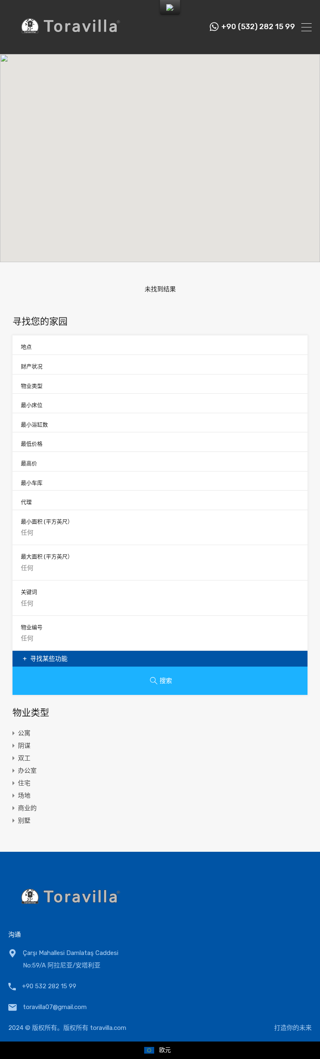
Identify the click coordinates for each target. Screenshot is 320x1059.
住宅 (24, 783)
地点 (26, 347)
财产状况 (31, 366)
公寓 (24, 733)
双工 (24, 758)
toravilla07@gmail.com (55, 1007)
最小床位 (31, 405)
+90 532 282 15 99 (49, 986)
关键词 (29, 592)
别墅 (24, 820)
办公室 (27, 770)
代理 (26, 502)
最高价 (29, 463)
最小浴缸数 (34, 425)
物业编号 (31, 627)
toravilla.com (108, 1028)
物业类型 (31, 386)
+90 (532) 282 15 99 (258, 26)
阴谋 (24, 745)
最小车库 (31, 483)
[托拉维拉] (70, 44)
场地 (24, 795)
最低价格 (31, 444)
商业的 (27, 808)
